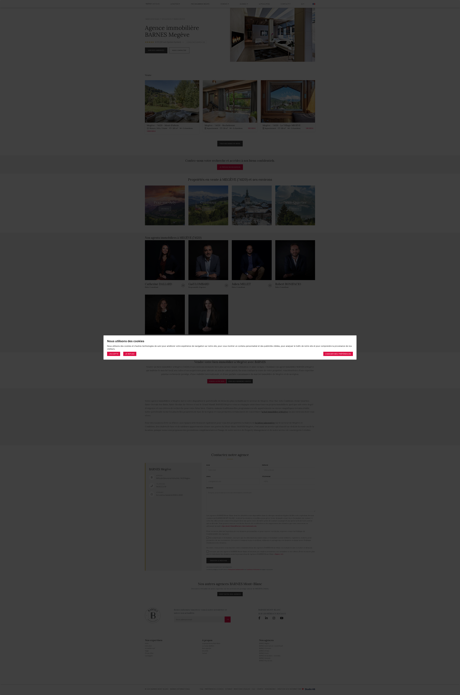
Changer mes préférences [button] (338, 354)
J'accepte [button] (113, 354)
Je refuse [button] (129, 354)
